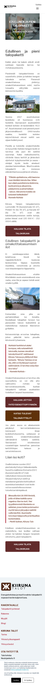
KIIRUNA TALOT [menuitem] (9, 631)
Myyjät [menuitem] (4, 618)
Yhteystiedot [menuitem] (7, 644)
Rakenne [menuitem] (5, 614)
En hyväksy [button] (28, 680)
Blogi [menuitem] (3, 623)
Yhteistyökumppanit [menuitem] (10, 639)
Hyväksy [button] (16, 680)
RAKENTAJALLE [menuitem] (9, 605)
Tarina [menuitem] (4, 634)
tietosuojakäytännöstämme (20, 670)
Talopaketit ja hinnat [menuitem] (10, 609)
